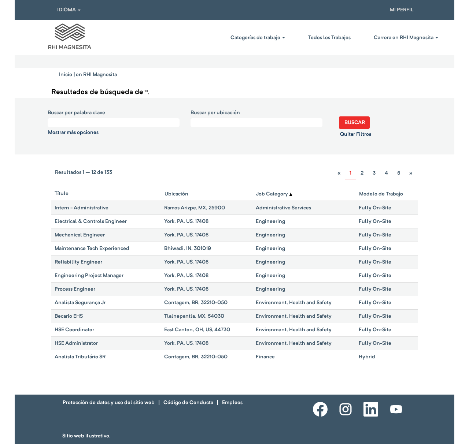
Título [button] (62, 193)
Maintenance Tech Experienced (92, 248)
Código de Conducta (188, 402)
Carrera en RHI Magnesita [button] (404, 37)
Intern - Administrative (81, 207)
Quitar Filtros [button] (355, 134)
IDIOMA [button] (67, 9)
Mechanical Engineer (80, 235)
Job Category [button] (272, 194)
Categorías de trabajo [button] (255, 37)
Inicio (65, 74)
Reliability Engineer (78, 262)
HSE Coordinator (74, 329)
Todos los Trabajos (329, 37)
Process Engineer (75, 289)
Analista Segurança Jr (80, 302)
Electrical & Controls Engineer (91, 221)
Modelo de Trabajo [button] (381, 194)
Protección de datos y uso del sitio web (109, 402)
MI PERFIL (402, 9)
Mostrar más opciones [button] (73, 132)
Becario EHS (69, 316)
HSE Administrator (76, 343)
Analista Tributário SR (80, 356)
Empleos (232, 402)
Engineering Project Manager (89, 275)
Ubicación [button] (176, 194)
